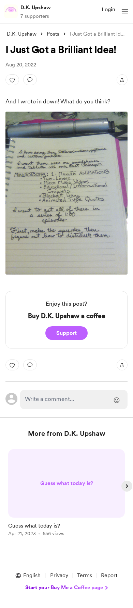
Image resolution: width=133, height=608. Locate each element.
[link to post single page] (66, 494)
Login (108, 9)
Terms (84, 575)
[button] (125, 11)
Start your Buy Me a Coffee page (64, 587)
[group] (66, 496)
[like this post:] (12, 79)
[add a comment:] (30, 79)
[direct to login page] (73, 399)
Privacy (59, 575)
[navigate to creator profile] (11, 11)
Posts (53, 34)
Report (109, 575)
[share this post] (122, 79)
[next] (126, 486)
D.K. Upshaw (35, 7)
